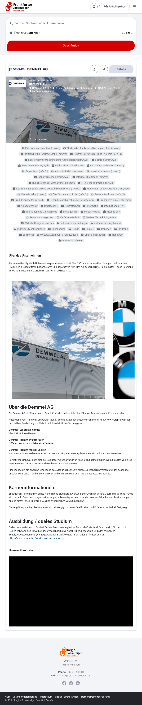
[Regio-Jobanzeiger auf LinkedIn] (78, 683)
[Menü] (134, 6)
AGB (7, 696)
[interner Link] (19, 6)
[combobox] (74, 23)
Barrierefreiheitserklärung (95, 696)
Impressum (46, 696)
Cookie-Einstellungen (66, 696)
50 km (126, 32)
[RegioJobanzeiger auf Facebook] (64, 683)
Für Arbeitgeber (115, 6)
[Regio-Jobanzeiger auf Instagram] (71, 683)
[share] (104, 69)
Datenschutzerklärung (24, 696)
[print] (94, 69)
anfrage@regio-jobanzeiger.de (74, 675)
